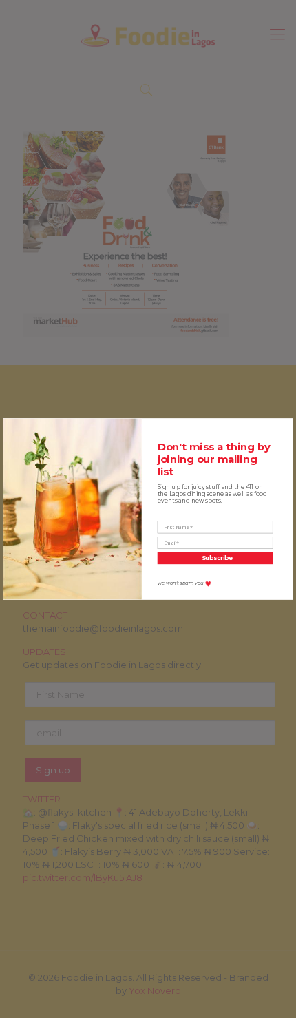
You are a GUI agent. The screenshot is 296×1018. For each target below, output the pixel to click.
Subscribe (217, 557)
